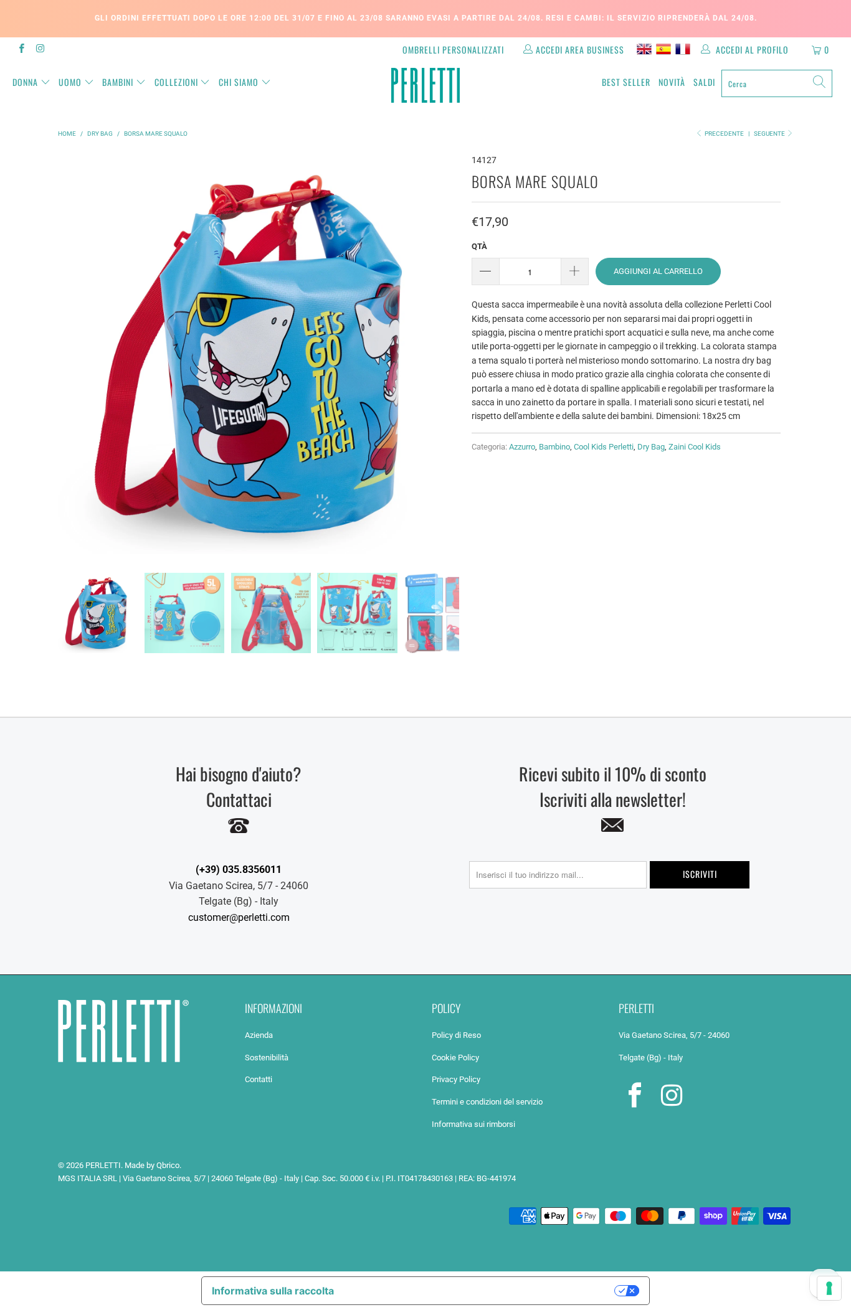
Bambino (554, 446)
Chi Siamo (239, 81)
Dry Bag (651, 446)
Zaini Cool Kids (694, 446)
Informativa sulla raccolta (273, 1290)
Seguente (770, 133)
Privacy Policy (456, 1079)
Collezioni (176, 81)
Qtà (479, 246)
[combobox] (776, 83)
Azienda (259, 1035)
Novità (671, 81)
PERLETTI (103, 1165)
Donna (25, 81)
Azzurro (522, 446)
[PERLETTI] (426, 85)
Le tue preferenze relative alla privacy (480, 1290)
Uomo (70, 81)
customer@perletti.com (239, 917)
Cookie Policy (455, 1057)
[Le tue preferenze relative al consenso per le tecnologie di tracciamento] (829, 1288)
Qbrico (167, 1165)
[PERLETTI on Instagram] (39, 49)
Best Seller (626, 81)
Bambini (117, 81)
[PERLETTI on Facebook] (21, 49)
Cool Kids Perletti (604, 446)
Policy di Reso (456, 1035)
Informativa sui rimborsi (473, 1124)
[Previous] (69, 353)
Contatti (258, 1079)
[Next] (447, 353)
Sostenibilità (266, 1057)
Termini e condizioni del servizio (487, 1101)
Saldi (704, 81)
